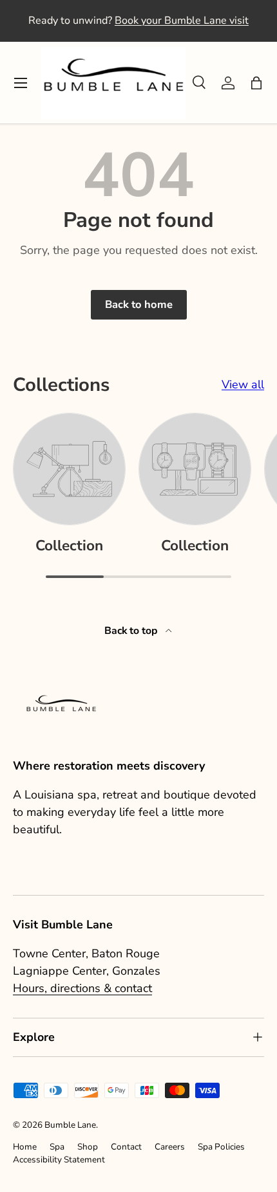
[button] (256, 83)
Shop (87, 1147)
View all (243, 384)
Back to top (132, 631)
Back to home (139, 304)
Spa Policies (221, 1147)
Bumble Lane (70, 1125)
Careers (170, 1147)
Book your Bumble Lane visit (182, 21)
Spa (57, 1147)
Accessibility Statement (59, 1159)
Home (25, 1147)
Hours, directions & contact (82, 988)
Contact (126, 1147)
